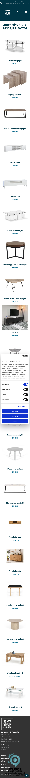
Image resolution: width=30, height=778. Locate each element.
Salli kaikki (15, 411)
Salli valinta (15, 416)
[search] (1, 3)
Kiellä (15, 421)
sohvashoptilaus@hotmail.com (10, 741)
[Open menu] (26, 12)
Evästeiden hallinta (6, 774)
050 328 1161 (9, 5)
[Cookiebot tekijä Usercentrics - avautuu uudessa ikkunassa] (21, 356)
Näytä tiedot (21, 406)
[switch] (25, 389)
